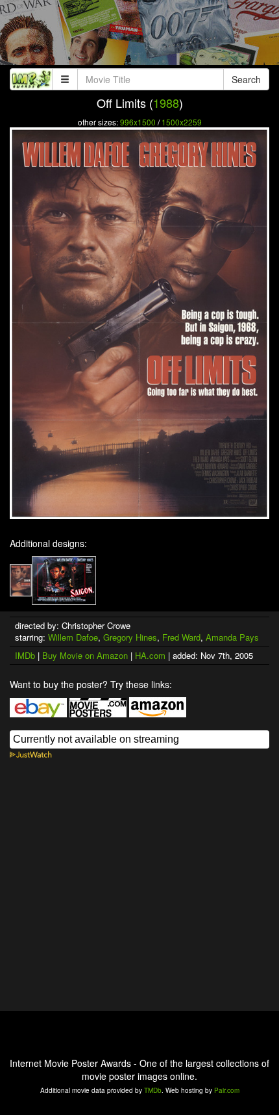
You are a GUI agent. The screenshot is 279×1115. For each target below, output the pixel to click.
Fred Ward (181, 637)
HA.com (150, 655)
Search (246, 79)
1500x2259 (182, 121)
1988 (166, 102)
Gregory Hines (130, 637)
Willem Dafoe (73, 637)
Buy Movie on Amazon (85, 655)
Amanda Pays (232, 637)
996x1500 (138, 121)
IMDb (25, 655)
